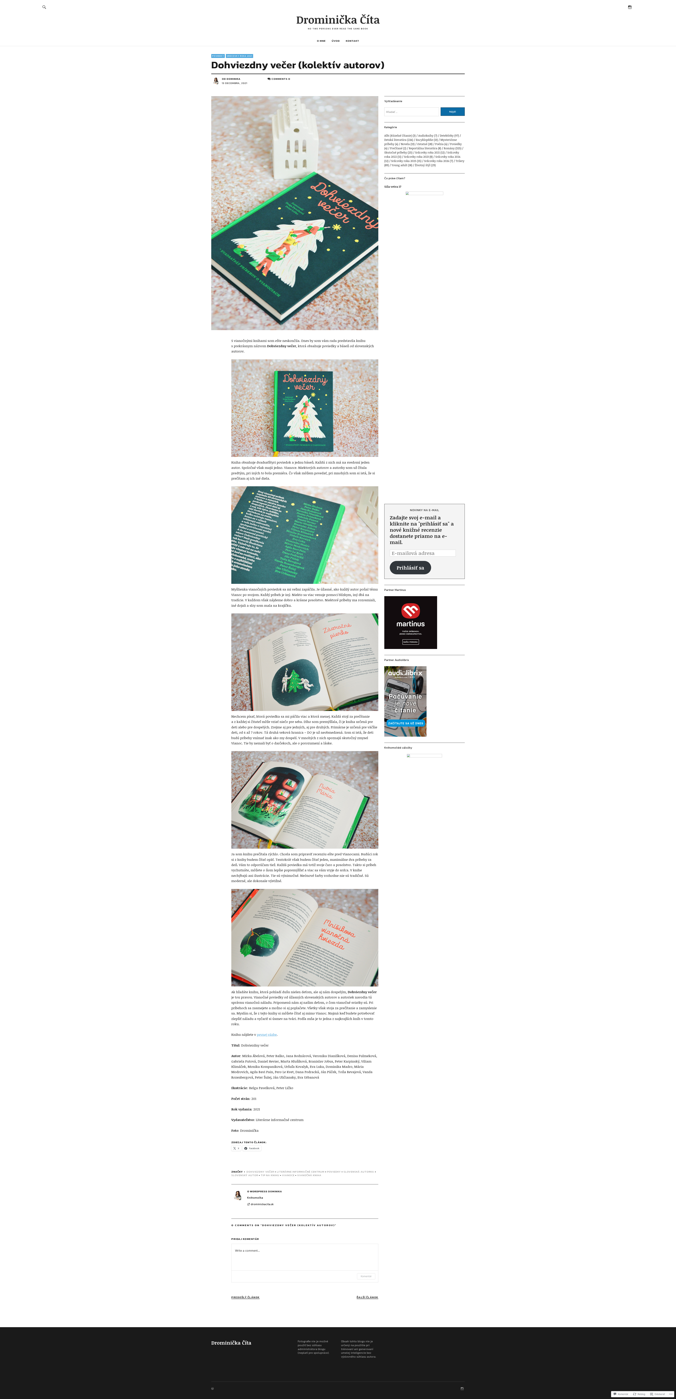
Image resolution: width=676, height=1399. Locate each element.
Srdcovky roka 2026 (436, 161)
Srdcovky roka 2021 (239, 56)
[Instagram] (630, 7)
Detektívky (447, 136)
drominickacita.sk (262, 1204)
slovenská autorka (358, 1172)
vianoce (288, 1175)
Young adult (399, 165)
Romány (449, 148)
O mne (321, 41)
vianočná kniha (309, 1175)
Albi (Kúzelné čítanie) (398, 136)
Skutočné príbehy (395, 152)
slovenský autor (244, 1175)
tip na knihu (270, 1175)
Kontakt (352, 41)
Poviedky (218, 56)
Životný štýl (422, 165)
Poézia (439, 144)
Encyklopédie (424, 140)
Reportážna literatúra (423, 148)
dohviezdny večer (260, 1172)
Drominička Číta (338, 19)
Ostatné (422, 144)
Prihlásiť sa (410, 567)
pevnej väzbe (267, 1034)
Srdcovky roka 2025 (403, 161)
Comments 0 (280, 79)
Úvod (336, 41)
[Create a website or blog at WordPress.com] (212, 1389)
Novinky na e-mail (424, 510)
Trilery (460, 161)
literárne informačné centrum (300, 1172)
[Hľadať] (44, 7)
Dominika (233, 79)
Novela (405, 144)
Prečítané (396, 148)
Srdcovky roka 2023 (416, 157)
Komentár (366, 1276)
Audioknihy (425, 136)
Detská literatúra (395, 140)
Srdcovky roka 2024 (447, 157)
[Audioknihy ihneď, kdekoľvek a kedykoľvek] (424, 701)
